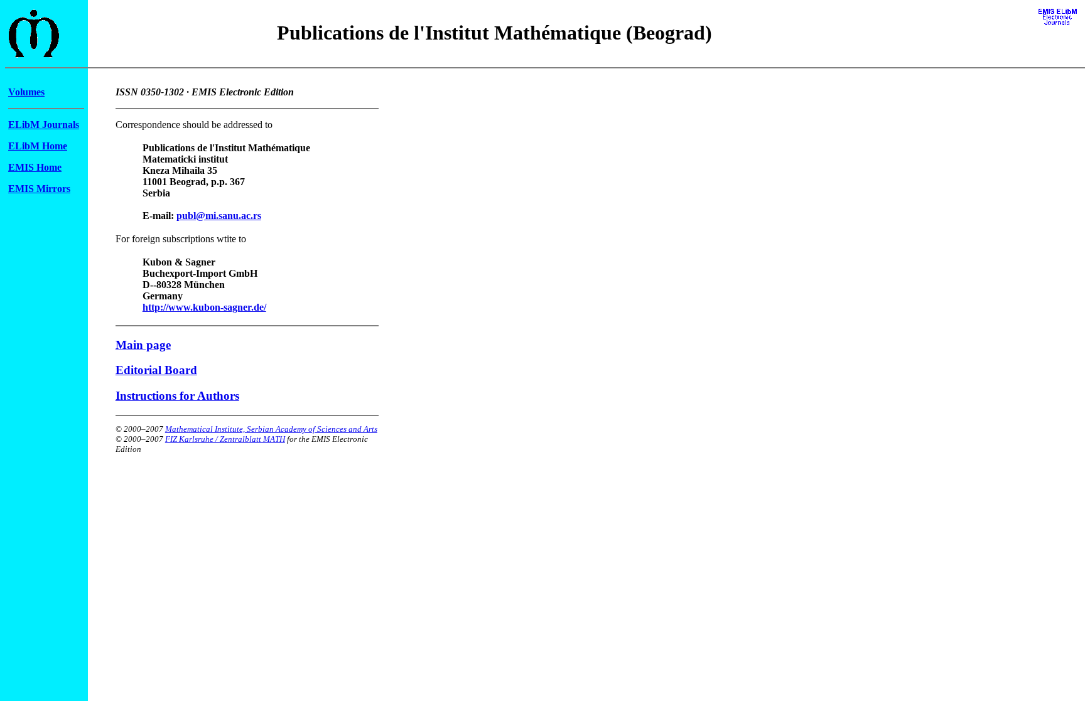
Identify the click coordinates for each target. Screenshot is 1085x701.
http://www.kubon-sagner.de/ (204, 307)
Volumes (26, 92)
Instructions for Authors (177, 395)
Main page (143, 344)
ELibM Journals (43, 124)
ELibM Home (37, 146)
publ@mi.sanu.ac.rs (218, 215)
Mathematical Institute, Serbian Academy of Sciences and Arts (271, 429)
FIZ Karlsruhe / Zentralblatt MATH (225, 439)
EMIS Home (35, 167)
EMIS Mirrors (39, 188)
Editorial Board (156, 370)
